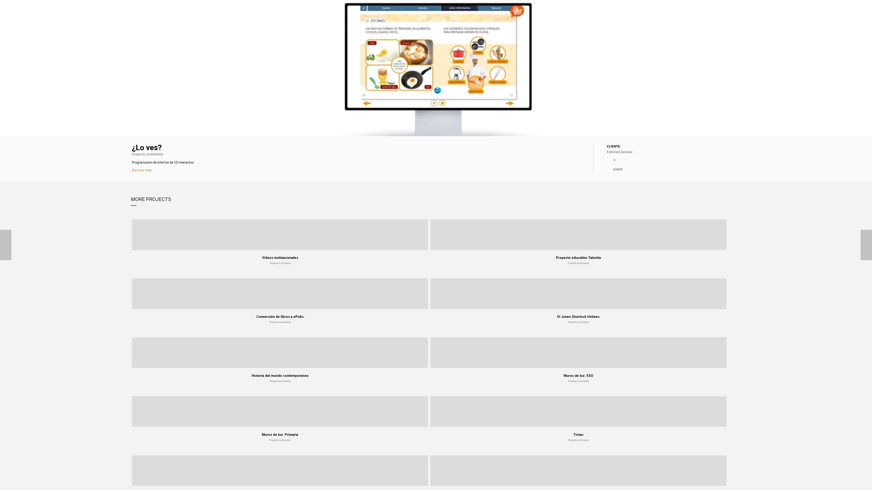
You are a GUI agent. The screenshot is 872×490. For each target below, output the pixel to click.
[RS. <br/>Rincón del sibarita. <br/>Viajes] (866, 245)
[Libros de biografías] (5, 245)
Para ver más (142, 170)
